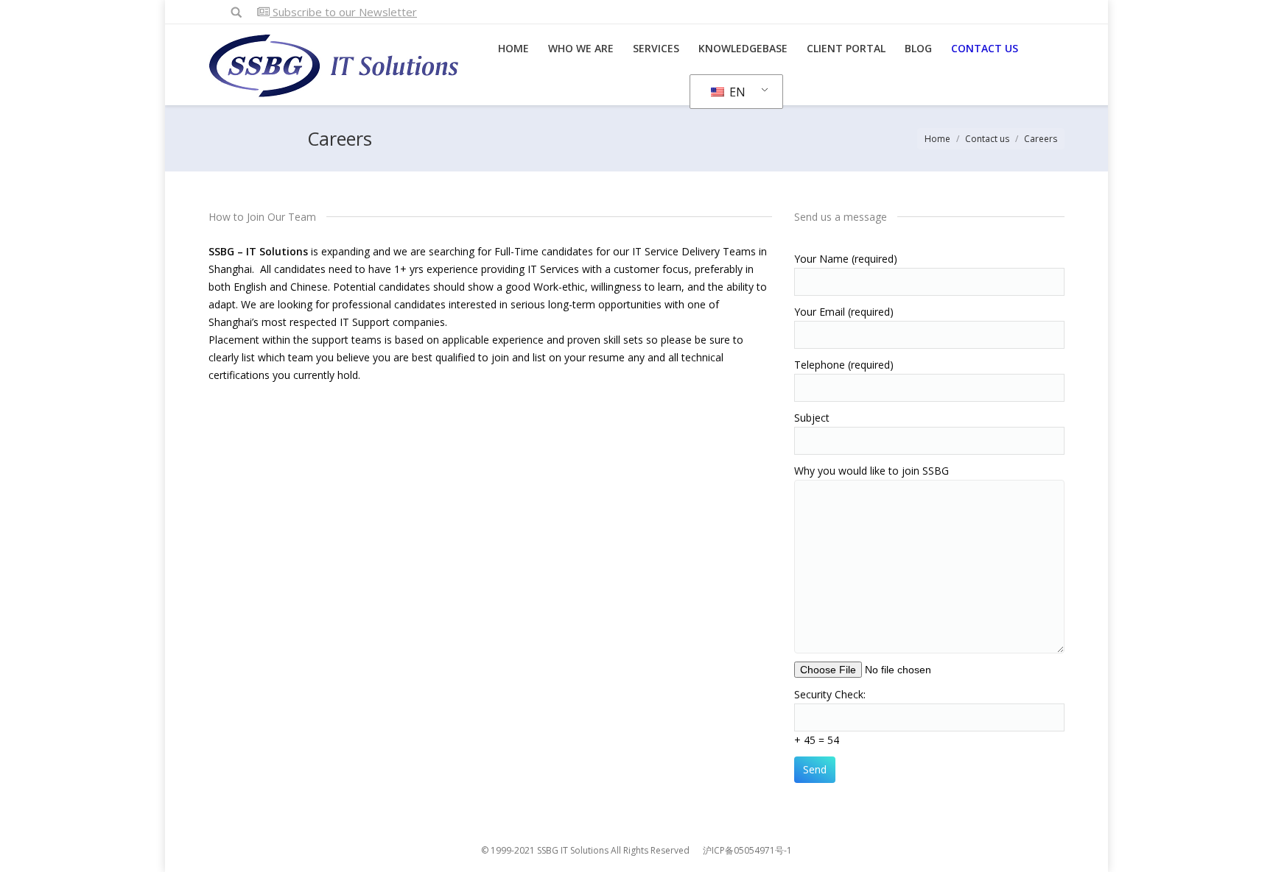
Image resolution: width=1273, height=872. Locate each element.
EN (736, 92)
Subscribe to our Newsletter (343, 11)
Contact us (987, 138)
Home (937, 138)
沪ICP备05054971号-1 (747, 850)
